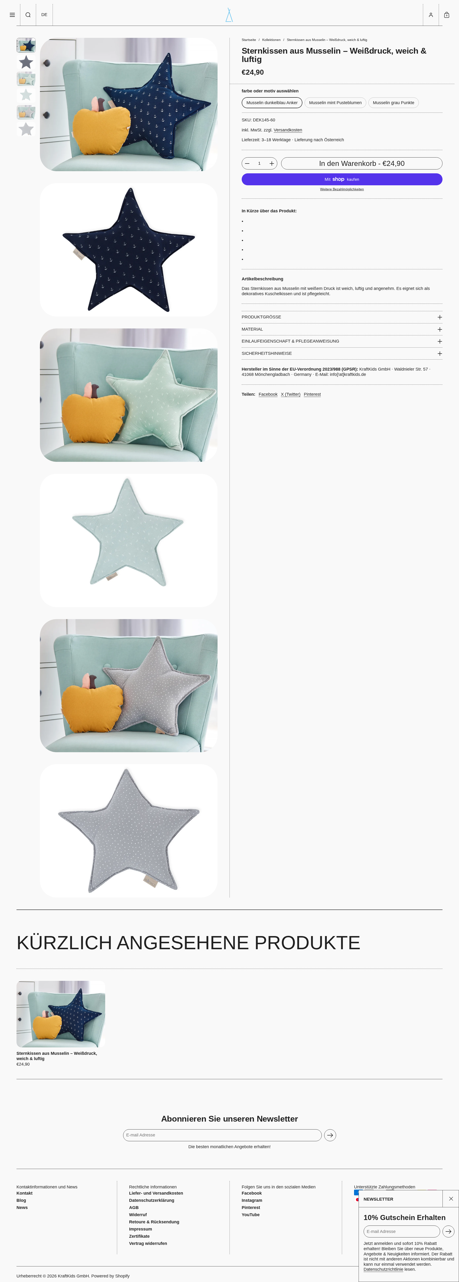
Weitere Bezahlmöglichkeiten (342, 189)
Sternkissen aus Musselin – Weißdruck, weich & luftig (61, 1024)
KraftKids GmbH (73, 1276)
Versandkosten (288, 130)
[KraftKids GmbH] (229, 15)
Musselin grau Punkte (393, 102)
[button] (28, 15)
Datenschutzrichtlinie (383, 1269)
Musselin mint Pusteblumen (335, 102)
